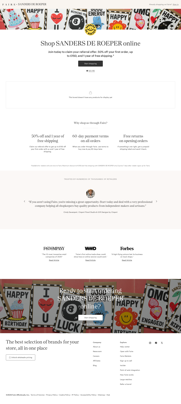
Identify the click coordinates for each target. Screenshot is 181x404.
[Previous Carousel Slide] (24, 201)
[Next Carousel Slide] (156, 201)
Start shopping (90, 63)
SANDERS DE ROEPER (106, 165)
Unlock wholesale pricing (21, 357)
